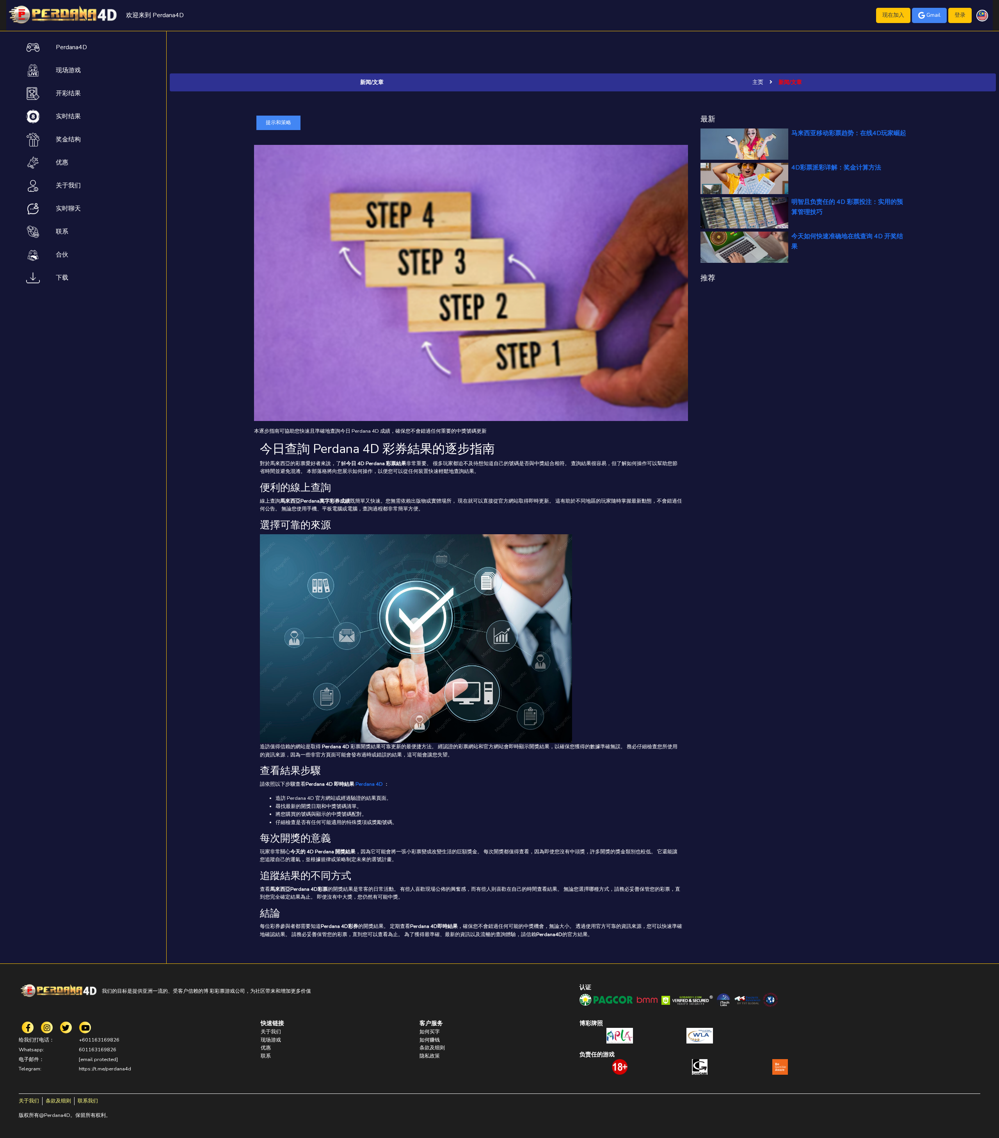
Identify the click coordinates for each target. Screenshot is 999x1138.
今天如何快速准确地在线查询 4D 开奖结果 (847, 241)
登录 (960, 15)
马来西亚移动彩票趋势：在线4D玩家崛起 (848, 133)
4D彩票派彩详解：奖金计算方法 (836, 167)
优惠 (266, 1047)
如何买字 (430, 1031)
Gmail (933, 15)
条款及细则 (432, 1047)
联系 (266, 1056)
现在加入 (893, 15)
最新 (707, 119)
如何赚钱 (430, 1039)
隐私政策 (430, 1056)
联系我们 (88, 1100)
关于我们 (271, 1031)
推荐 (707, 278)
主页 (757, 82)
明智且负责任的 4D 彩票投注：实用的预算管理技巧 (847, 207)
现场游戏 (271, 1039)
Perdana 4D (369, 784)
